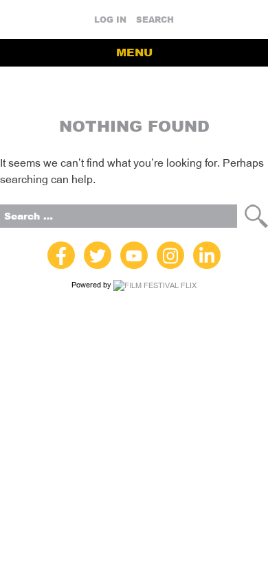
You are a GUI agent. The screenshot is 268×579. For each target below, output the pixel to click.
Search (155, 20)
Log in (110, 20)
